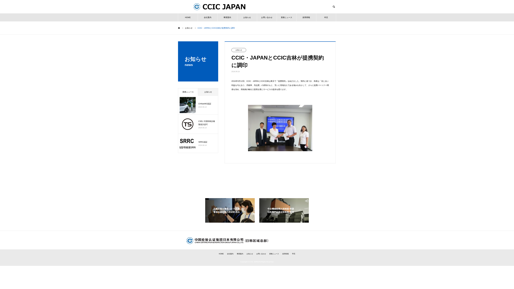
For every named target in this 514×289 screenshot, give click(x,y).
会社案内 (207, 17)
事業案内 (227, 17)
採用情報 (306, 17)
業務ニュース (286, 17)
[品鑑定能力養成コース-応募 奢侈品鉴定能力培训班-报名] (230, 221)
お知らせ (247, 17)
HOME (188, 17)
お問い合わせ (266, 17)
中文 (326, 17)
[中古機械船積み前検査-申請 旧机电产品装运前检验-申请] (284, 221)
